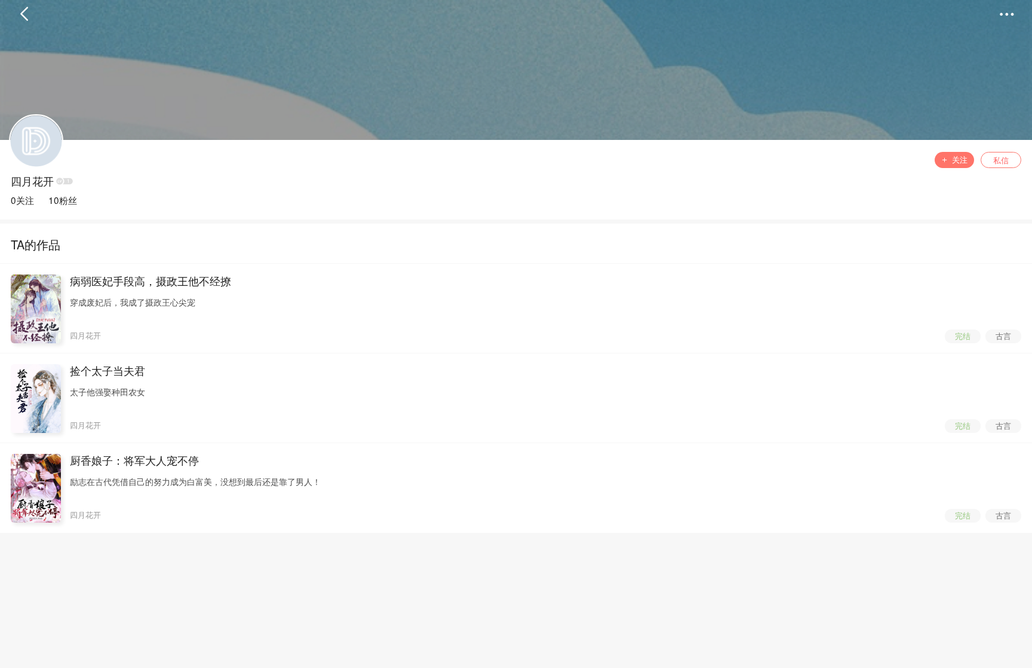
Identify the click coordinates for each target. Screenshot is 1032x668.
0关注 (22, 199)
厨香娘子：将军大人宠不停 (134, 460)
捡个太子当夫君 (107, 370)
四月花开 (32, 181)
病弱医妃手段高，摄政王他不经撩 (150, 281)
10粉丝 (62, 199)
